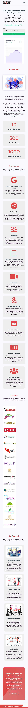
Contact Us (14, 693)
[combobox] (5, 30)
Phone (4, 28)
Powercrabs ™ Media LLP (19, 706)
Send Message (14, 33)
